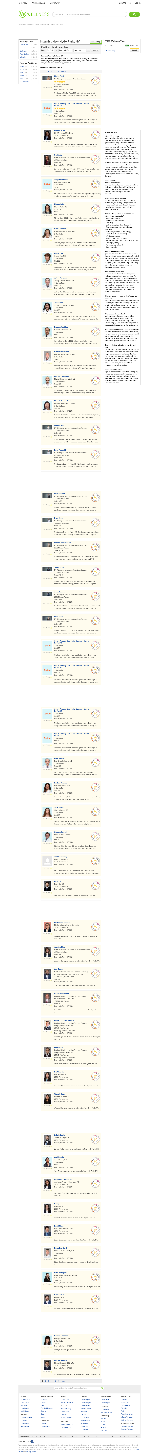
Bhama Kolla (59, 204)
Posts (103, 1421)
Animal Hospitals (26, 1417)
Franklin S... (24, 54)
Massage (24, 1405)
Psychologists (105, 1403)
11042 (22, 79)
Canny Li (57, 1204)
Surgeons (84, 1426)
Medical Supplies (67, 1402)
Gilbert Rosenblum (61, 993)
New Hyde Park (57, 25)
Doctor (37, 25)
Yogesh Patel (59, 567)
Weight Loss (25, 1411)
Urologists (84, 1429)
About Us (124, 1399)
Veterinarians (25, 1426)
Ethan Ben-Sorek (60, 1248)
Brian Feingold (60, 450)
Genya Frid (58, 253)
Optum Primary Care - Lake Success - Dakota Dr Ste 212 (71, 735)
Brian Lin (57, 881)
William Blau (59, 425)
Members (104, 1418)
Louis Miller (58, 1047)
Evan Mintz (58, 518)
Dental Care (45, 1421)
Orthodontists (45, 1427)
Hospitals (24, 1420)
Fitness (43, 1402)
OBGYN (83, 1414)
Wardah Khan (59, 1094)
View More (25, 82)
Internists (84, 1411)
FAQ (122, 1411)
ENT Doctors (85, 1406)
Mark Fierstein (59, 493)
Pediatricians (85, 1420)
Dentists (43, 1424)
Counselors (105, 1409)
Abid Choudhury (60, 857)
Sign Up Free (125, 3)
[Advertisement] (64, 32)
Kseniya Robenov (61, 1336)
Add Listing (95, 42)
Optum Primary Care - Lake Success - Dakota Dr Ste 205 (71, 666)
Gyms (43, 1405)
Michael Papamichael (62, 543)
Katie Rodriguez (60, 1273)
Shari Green (58, 807)
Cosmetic (44, 1399)
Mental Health (106, 1397)
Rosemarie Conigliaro (62, 922)
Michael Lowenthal (61, 376)
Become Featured (127, 1429)
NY (49, 25)
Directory (23, 3)
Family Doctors (86, 1409)
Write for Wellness (127, 1420)
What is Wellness (127, 1417)
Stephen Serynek (60, 832)
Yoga (42, 1417)
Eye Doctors (25, 1402)
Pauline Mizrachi (60, 783)
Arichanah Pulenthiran (63, 1179)
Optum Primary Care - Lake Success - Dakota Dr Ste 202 (71, 642)
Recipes (104, 1430)
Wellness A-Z (38, 3)
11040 (22, 66)
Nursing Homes (66, 1418)
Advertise (124, 1408)
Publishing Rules (127, 1414)
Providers (29, 25)
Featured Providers (127, 1426)
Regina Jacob (59, 130)
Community (55, 3)
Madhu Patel (59, 76)
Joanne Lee (58, 302)
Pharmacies (25, 1423)
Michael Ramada (60, 1360)
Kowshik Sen (59, 1295)
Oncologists (85, 1417)
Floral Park (24, 45)
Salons (43, 1411)
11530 (22, 69)
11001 (22, 72)
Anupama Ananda (61, 180)
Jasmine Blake (59, 947)
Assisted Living (66, 1409)
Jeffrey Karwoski (60, 278)
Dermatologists (86, 1403)
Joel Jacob (58, 969)
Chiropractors (25, 1399)
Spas (42, 1414)
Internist (44, 25)
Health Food (65, 1399)
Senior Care (65, 1406)
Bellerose (23, 51)
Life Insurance (66, 1427)
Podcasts (104, 1427)
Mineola (22, 57)
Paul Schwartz (59, 758)
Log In (137, 3)
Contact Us (124, 1402)
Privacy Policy (110, 51)
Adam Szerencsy (60, 592)
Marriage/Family (106, 1412)
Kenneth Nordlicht (61, 327)
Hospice (64, 1415)
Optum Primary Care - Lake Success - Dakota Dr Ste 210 (71, 710)
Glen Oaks (24, 48)
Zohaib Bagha (59, 1135)
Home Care (65, 1412)
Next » (63, 71)
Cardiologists (85, 1400)
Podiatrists (84, 1423)
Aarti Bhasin (59, 1157)
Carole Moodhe (60, 229)
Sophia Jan (58, 155)
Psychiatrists (105, 1400)
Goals (103, 1424)
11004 (22, 75)
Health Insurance (67, 1424)
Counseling (105, 1406)
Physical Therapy (47, 1408)
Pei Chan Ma (59, 1072)
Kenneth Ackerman (61, 352)
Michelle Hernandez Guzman (65, 401)
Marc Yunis (58, 616)
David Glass (58, 1226)
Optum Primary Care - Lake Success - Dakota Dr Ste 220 (71, 104)
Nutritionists (25, 1408)
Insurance (64, 1421)
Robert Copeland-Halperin (64, 1020)
